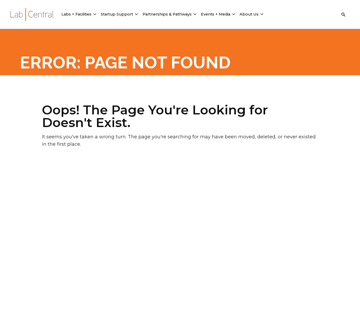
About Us (249, 14)
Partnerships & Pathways (167, 14)
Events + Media (215, 14)
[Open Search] (343, 14)
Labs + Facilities (76, 14)
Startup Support (117, 14)
